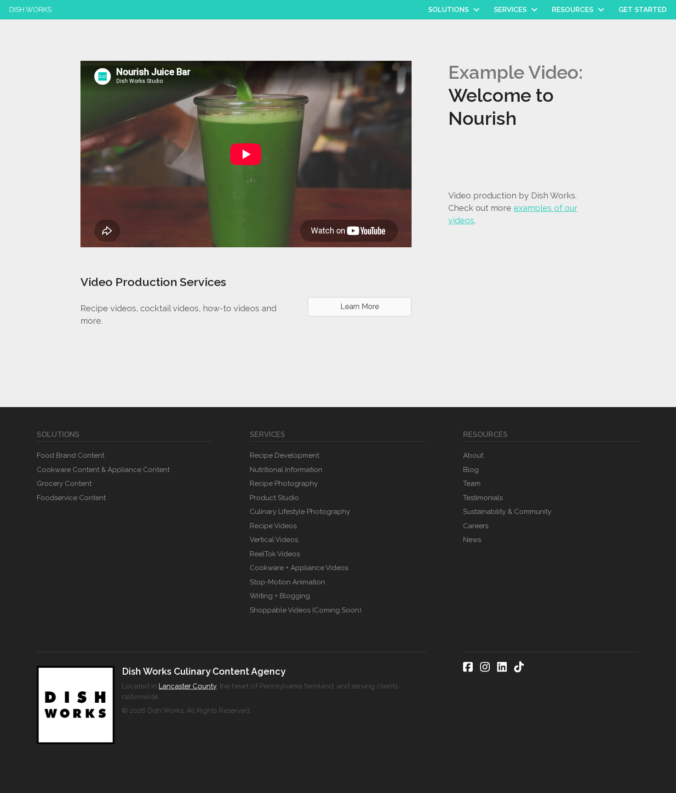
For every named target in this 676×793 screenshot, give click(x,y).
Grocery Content (64, 483)
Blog (471, 470)
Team (472, 483)
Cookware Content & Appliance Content (103, 470)
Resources (572, 10)
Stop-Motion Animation (287, 582)
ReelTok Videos (275, 554)
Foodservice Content (71, 498)
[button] (476, 9)
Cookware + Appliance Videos (299, 568)
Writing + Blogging (280, 596)
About (473, 455)
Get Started (643, 10)
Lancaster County (187, 686)
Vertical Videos (274, 540)
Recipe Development (284, 455)
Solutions (448, 10)
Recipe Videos (273, 526)
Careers (475, 526)
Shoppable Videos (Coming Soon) (305, 610)
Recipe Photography (284, 483)
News (472, 540)
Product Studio (274, 498)
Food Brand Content (70, 455)
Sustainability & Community (507, 511)
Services (510, 10)
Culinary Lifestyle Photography (300, 511)
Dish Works (30, 10)
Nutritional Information (286, 470)
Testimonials (483, 498)
